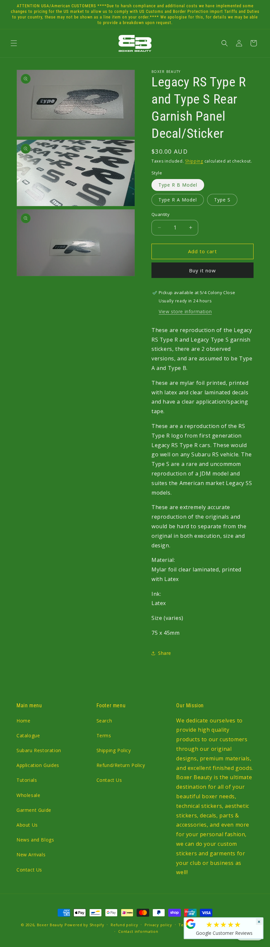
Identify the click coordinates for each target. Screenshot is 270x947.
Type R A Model (177, 200)
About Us (27, 825)
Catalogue (28, 735)
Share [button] (164, 653)
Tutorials (26, 780)
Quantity (160, 214)
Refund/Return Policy (120, 765)
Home (23, 721)
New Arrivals (30, 854)
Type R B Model (177, 185)
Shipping (194, 161)
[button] (14, 43)
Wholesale (28, 795)
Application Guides (37, 765)
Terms (103, 735)
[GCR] (191, 924)
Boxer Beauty (50, 924)
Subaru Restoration (38, 750)
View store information (185, 311)
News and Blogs (35, 840)
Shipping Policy (113, 750)
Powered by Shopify (84, 924)
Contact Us (29, 870)
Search (104, 721)
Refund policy (124, 924)
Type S (222, 200)
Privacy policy (158, 924)
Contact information (138, 931)
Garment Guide (33, 810)
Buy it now (202, 270)
